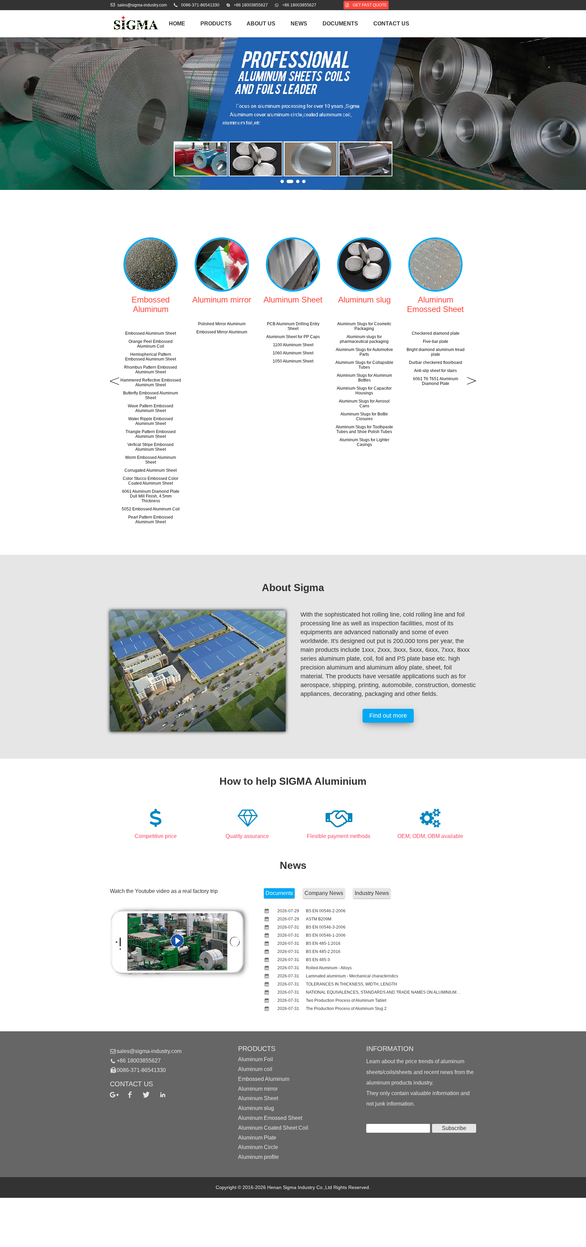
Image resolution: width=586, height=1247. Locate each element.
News (299, 23)
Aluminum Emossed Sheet (270, 1118)
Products (216, 23)
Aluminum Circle (258, 1147)
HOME (177, 23)
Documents (340, 23)
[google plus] (118, 1094)
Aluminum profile (258, 1157)
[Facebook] (134, 1094)
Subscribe (454, 1128)
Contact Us (391, 23)
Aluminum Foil (255, 1059)
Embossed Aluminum (263, 1079)
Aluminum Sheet (258, 1098)
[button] (282, 181)
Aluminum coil (255, 1069)
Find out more (388, 715)
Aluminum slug (256, 1108)
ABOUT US (261, 23)
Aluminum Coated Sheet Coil (273, 1128)
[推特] (151, 1094)
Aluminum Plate (257, 1137)
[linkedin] (167, 1094)
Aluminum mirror (258, 1088)
